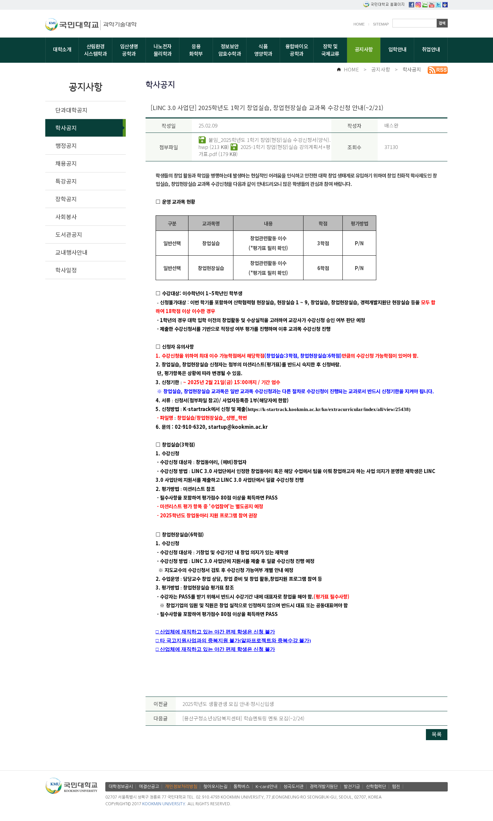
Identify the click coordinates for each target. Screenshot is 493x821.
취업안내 (431, 49)
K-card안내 (266, 786)
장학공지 (66, 199)
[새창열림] (411, 5)
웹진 (396, 786)
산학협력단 (376, 786)
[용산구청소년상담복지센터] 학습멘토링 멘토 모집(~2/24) (243, 718)
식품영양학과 (263, 50)
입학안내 (397, 49)
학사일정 (66, 270)
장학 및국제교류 (330, 50)
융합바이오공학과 (296, 50)
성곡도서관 (293, 786)
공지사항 (364, 49)
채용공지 (66, 163)
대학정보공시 (121, 786)
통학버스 (241, 786)
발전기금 (352, 786)
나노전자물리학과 (163, 50)
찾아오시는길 (215, 786)
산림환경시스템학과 (95, 50)
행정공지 (66, 145)
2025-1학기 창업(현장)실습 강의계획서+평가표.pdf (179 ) (264, 150)
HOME (359, 24)
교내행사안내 (71, 252)
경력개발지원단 (324, 786)
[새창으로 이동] (73, 25)
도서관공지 (68, 234)
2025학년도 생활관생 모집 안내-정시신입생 (228, 703)
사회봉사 (66, 216)
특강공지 (66, 181)
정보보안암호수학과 (229, 50)
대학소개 (62, 49)
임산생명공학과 (129, 50)
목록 (437, 734)
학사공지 (411, 69)
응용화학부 (196, 50)
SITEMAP (381, 24)
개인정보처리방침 (181, 786)
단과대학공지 (71, 110)
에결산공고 (149, 786)
